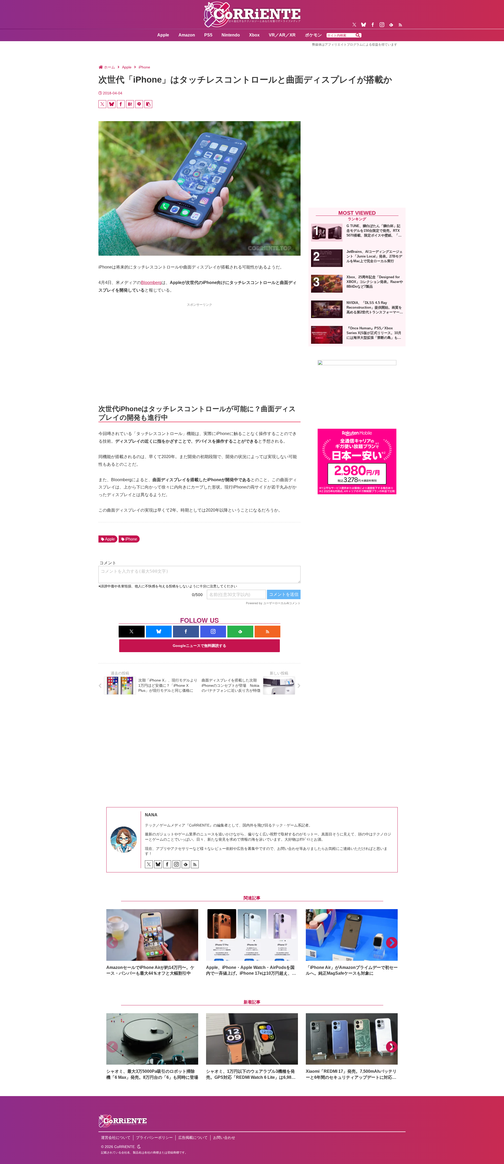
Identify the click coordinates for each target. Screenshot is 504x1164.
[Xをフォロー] (354, 25)
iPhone (131, 539)
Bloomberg (151, 282)
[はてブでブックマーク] (130, 104)
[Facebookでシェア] (121, 104)
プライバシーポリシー (154, 1137)
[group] (152, 943)
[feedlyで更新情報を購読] (391, 25)
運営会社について (115, 1137)
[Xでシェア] (102, 104)
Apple (110, 539)
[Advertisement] (199, 344)
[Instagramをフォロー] (382, 25)
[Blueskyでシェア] (112, 104)
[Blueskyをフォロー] (364, 25)
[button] (358, 35)
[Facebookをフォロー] (373, 25)
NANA (151, 815)
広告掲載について (193, 1137)
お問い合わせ (224, 1137)
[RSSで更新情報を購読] (400, 25)
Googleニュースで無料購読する (199, 645)
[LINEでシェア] (139, 104)
